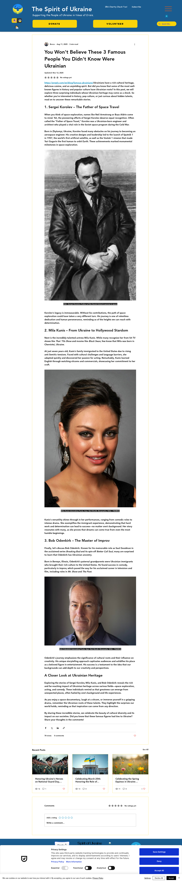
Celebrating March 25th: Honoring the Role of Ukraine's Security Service (88, 780)
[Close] (179, 878)
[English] (14, 20)
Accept (171, 878)
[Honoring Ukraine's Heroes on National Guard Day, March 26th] (50, 764)
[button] (168, 9)
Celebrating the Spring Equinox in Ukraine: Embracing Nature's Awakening (127, 780)
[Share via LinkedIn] (58, 728)
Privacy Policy (97, 878)
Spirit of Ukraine (89, 843)
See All (145, 749)
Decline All (159, 878)
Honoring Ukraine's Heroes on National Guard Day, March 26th (49, 780)
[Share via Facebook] (45, 728)
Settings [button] (147, 878)
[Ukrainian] (19, 20)
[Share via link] (64, 728)
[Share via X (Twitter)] (52, 728)
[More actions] (134, 44)
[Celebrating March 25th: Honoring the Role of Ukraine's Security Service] (90, 764)
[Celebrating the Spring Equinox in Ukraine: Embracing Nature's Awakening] (130, 764)
